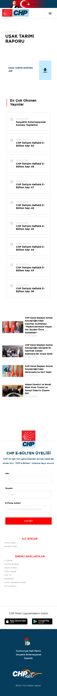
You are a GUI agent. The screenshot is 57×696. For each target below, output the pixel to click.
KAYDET (28, 521)
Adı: (7, 473)
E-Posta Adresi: (13, 503)
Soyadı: (9, 488)
